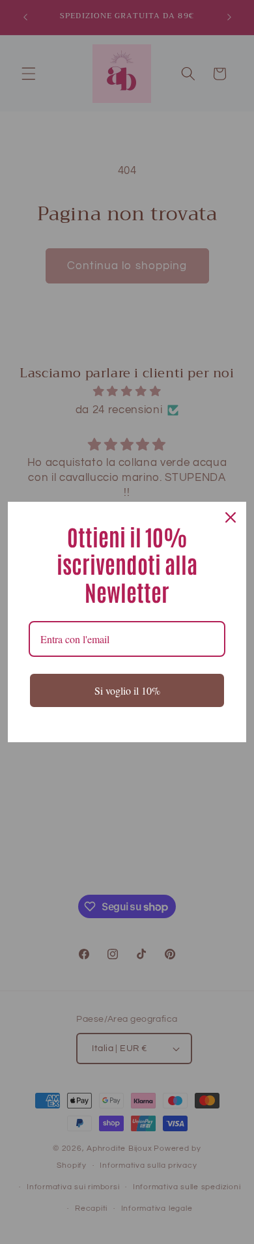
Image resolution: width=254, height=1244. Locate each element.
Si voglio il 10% (127, 690)
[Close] (230, 517)
